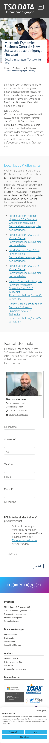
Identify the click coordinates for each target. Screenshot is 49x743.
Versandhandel (10, 634)
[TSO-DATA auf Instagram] (38, 585)
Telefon (8, 464)
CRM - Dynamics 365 (13, 662)
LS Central (8, 665)
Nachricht (10, 501)
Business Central (11, 658)
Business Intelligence (13, 618)
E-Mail (8, 489)
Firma (8, 476)
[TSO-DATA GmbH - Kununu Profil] (32, 585)
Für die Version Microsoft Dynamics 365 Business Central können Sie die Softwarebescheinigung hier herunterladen (25, 222)
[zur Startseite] (18, 9)
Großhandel (9, 638)
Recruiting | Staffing (12, 645)
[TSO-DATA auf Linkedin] (27, 585)
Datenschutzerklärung (25, 540)
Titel (6, 451)
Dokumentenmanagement (15, 614)
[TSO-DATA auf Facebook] (9, 585)
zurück (38, 566)
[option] (24, 41)
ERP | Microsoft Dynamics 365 (17, 607)
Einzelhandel (9, 641)
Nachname (11, 426)
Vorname (10, 439)
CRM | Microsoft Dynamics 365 (17, 611)
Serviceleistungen (11, 621)
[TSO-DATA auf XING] (21, 585)
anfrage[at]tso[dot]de (18, 415)
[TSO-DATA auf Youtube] (15, 585)
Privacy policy (41, 711)
